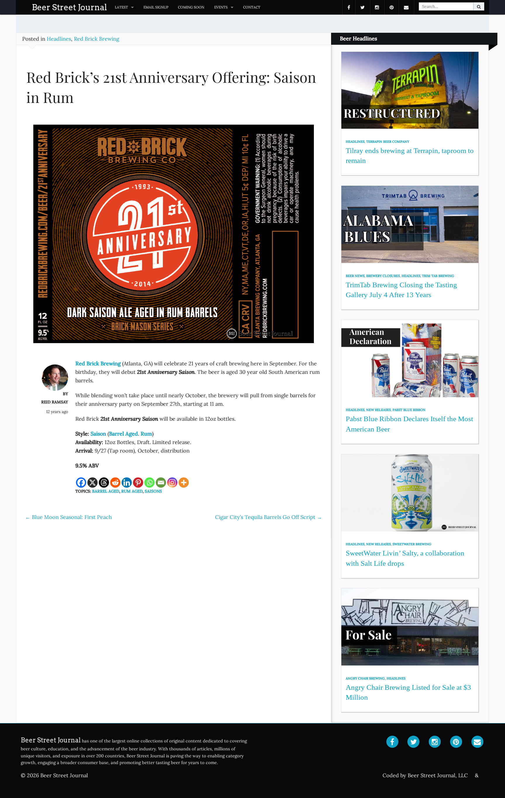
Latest (121, 7)
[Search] (478, 6)
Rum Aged (132, 491)
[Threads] (104, 482)
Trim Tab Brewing (438, 276)
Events (221, 7)
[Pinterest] (138, 482)
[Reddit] (115, 482)
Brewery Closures (383, 276)
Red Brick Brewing (96, 38)
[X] (92, 482)
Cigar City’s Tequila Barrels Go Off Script (268, 517)
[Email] (161, 482)
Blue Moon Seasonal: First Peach (68, 517)
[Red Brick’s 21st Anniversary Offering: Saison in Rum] (173, 236)
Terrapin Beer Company (387, 142)
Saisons (153, 491)
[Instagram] (172, 482)
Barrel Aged (105, 491)
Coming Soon (191, 7)
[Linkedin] (127, 482)
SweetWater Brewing (411, 544)
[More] (184, 482)
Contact (251, 7)
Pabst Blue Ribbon (409, 410)
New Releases (378, 410)
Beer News (355, 276)
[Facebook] (81, 482)
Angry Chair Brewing (365, 678)
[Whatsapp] (149, 482)
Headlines (59, 38)
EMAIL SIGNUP (155, 7)
